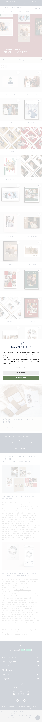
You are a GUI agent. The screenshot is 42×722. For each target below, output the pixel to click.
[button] (21, 367)
